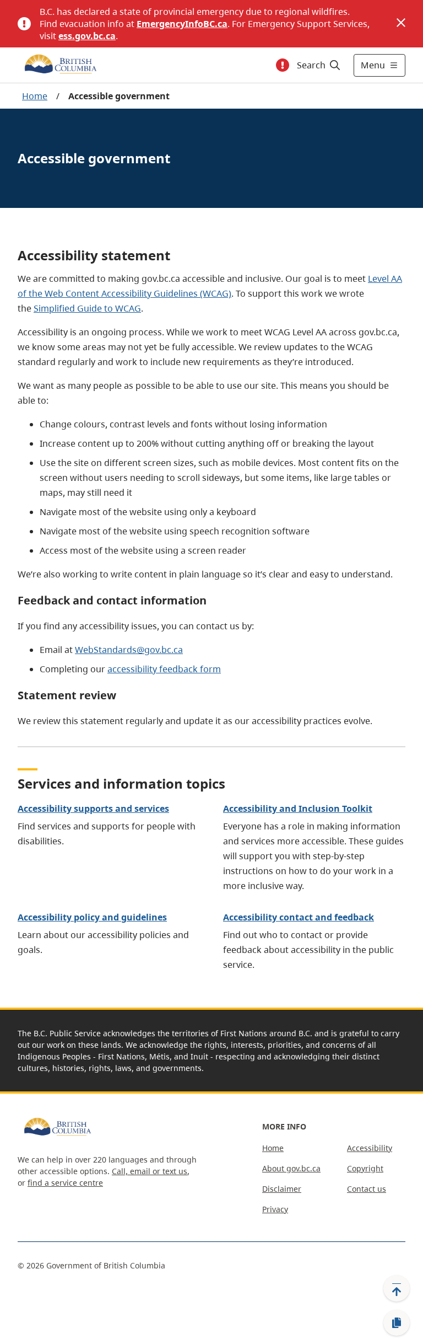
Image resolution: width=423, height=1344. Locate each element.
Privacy (275, 1209)
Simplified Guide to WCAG (87, 308)
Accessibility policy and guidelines (92, 917)
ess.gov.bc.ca (87, 36)
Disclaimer (281, 1189)
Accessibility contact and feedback (298, 917)
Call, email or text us (149, 1171)
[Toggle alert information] (282, 65)
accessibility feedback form (164, 669)
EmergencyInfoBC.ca (182, 24)
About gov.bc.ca (291, 1168)
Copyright (365, 1168)
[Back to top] (396, 1288)
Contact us (366, 1189)
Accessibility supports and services (93, 808)
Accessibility (369, 1148)
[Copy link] (396, 1323)
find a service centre (65, 1182)
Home (34, 96)
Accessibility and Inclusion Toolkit (297, 808)
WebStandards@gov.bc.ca (129, 650)
